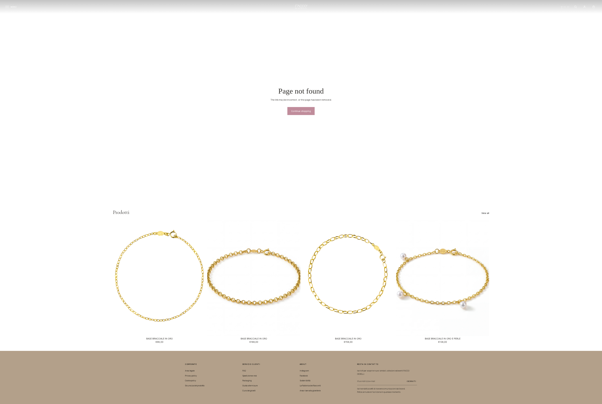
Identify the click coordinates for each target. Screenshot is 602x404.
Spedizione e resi (249, 375)
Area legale (190, 370)
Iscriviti (411, 381)
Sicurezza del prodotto (194, 385)
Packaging (247, 380)
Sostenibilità (305, 380)
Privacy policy (191, 375)
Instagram (304, 370)
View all (485, 213)
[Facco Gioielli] (301, 6)
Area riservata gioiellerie (310, 390)
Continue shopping (301, 111)
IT (561, 7)
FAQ (244, 370)
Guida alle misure (250, 385)
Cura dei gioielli (249, 390)
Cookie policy (190, 380)
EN (565, 7)
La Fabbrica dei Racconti (310, 385)
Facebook (304, 375)
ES (568, 7)
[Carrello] (593, 7)
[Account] (584, 7)
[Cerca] (575, 7)
